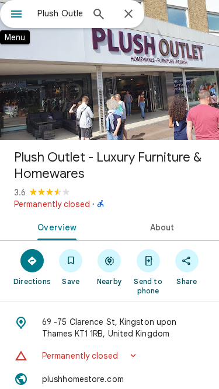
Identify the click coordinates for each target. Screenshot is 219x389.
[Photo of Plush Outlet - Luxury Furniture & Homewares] (109, 70)
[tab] (54, 226)
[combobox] (59, 13)
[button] (109, 355)
